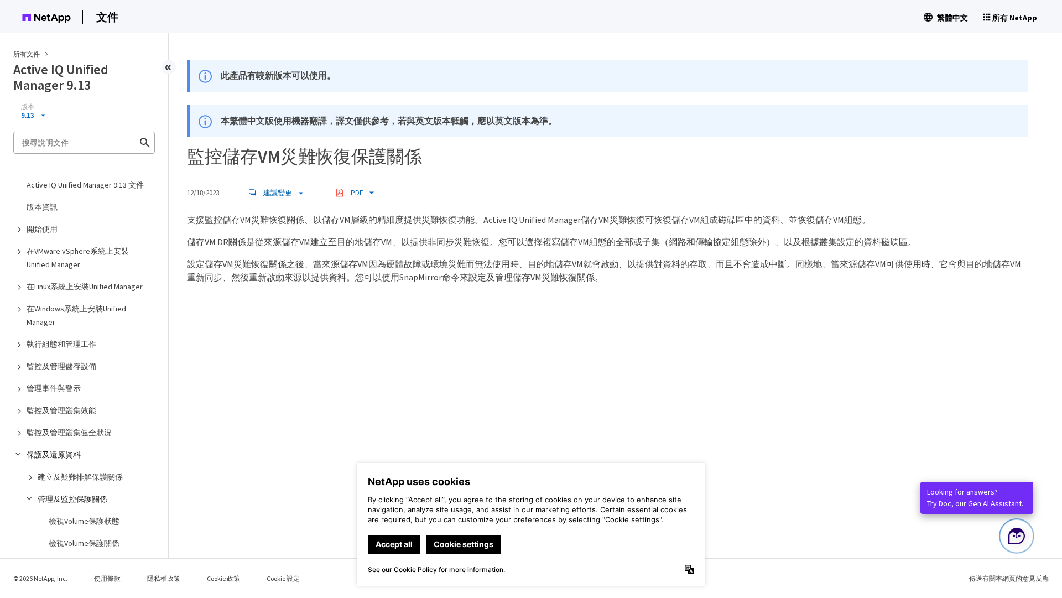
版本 (27, 106)
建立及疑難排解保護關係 (80, 477)
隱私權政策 (163, 578)
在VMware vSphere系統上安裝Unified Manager (78, 257)
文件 (107, 17)
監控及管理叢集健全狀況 (69, 433)
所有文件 (26, 54)
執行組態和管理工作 (61, 344)
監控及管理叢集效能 (61, 410)
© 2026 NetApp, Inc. (40, 578)
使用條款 (107, 578)
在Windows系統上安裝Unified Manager (76, 315)
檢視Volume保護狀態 (84, 521)
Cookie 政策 (223, 578)
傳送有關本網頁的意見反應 (1009, 578)
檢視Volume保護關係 (84, 543)
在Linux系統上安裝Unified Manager (85, 287)
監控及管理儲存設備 (61, 366)
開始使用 (42, 229)
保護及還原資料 (54, 455)
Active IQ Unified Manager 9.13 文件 (85, 185)
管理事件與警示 (54, 388)
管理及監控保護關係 (72, 499)
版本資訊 (42, 207)
